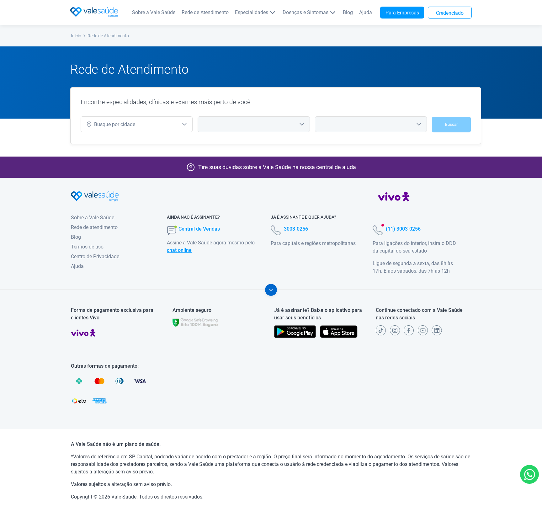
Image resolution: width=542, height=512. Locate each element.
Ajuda (365, 12)
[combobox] (137, 124)
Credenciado (450, 13)
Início (76, 35)
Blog (348, 12)
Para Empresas (402, 13)
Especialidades (251, 12)
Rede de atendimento (94, 227)
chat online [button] (179, 250)
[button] (529, 474)
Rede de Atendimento (205, 12)
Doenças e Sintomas (305, 12)
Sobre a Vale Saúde (153, 12)
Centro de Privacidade (95, 256)
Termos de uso (87, 247)
